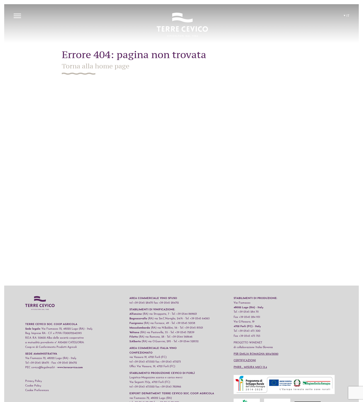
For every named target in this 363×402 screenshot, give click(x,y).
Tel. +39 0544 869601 (184, 314)
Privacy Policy (33, 381)
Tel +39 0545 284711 (37, 363)
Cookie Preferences (37, 390)
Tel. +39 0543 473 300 (247, 331)
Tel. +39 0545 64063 (197, 318)
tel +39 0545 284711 (141, 303)
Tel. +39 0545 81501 (191, 327)
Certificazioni (245, 360)
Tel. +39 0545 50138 (183, 323)
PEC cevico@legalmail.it (40, 367)
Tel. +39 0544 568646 (179, 336)
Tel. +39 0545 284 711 (246, 312)
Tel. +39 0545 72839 (182, 332)
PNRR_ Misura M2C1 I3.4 (250, 367)
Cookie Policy (33, 385)
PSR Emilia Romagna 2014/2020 (256, 354)
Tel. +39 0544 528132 (186, 341)
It (347, 16)
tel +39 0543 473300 (142, 361)
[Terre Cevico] (182, 25)
